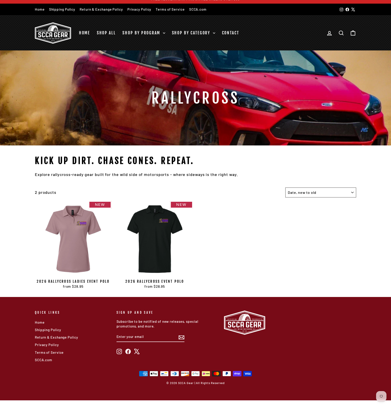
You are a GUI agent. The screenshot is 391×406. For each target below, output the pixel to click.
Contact (230, 32)
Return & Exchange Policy (101, 9)
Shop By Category (192, 32)
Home (40, 9)
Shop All (106, 32)
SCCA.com (198, 9)
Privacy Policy (139, 9)
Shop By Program (142, 32)
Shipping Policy (62, 9)
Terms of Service (170, 9)
